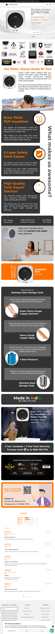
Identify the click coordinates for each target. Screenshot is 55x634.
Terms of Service (45, 620)
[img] (7, 532)
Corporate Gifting (27, 611)
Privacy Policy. (43, 627)
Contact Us (27, 614)
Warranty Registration (45, 608)
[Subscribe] (16, 608)
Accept (26, 630)
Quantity (33, 28)
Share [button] (33, 36)
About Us (27, 608)
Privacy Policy (45, 614)
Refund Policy (45, 617)
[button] (2, 4)
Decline (42, 630)
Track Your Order (45, 611)
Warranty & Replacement (27, 617)
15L (34, 25)
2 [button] (25, 596)
